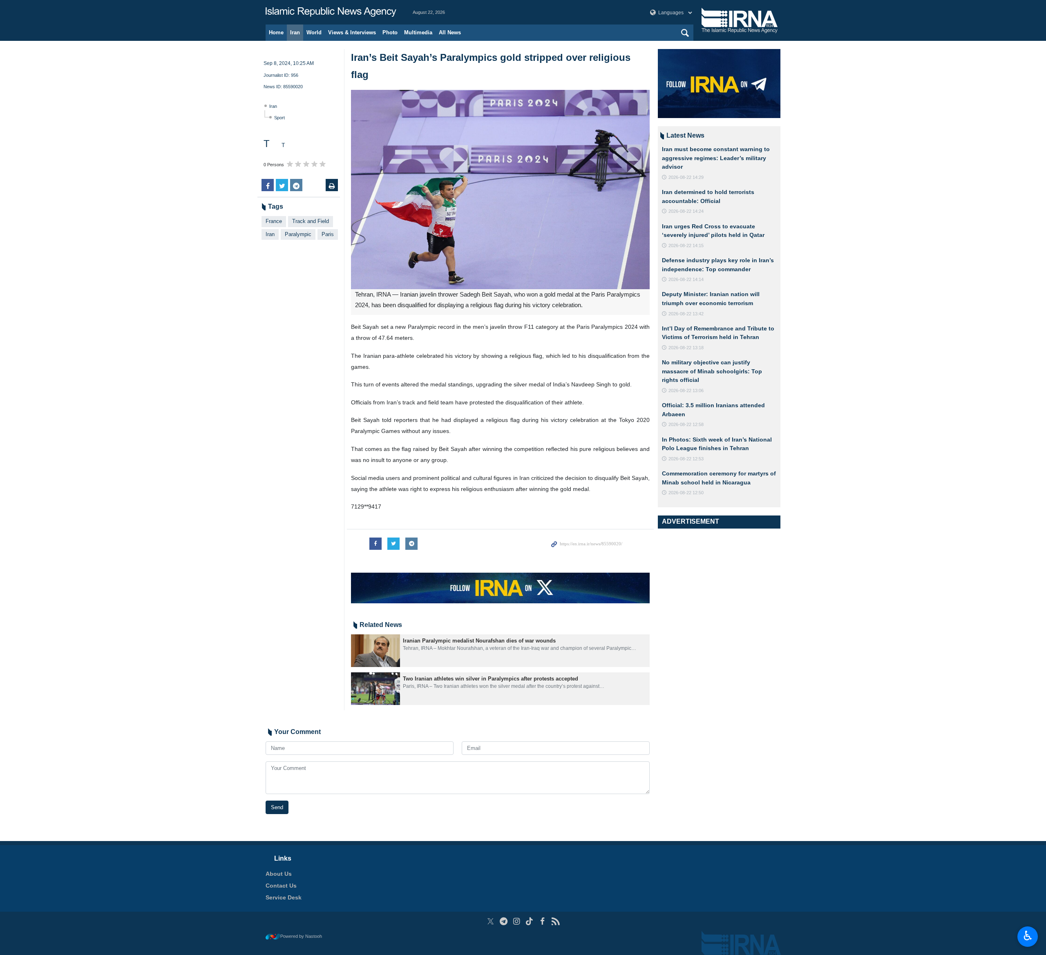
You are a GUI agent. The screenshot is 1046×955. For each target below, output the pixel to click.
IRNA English (331, 12)
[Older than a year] (375, 650)
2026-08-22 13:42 (686, 313)
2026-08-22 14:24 (686, 211)
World (314, 32)
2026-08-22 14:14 (686, 279)
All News (450, 32)
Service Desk (284, 897)
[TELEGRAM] (503, 921)
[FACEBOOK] (542, 921)
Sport (279, 117)
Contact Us (281, 885)
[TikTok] (529, 921)
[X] (490, 921)
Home (276, 32)
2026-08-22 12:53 (686, 458)
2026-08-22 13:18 (686, 347)
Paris (328, 234)
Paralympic (298, 234)
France (274, 221)
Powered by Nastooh (301, 936)
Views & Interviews (352, 32)
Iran (295, 32)
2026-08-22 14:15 (686, 245)
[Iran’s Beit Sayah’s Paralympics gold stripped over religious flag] (500, 189)
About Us (279, 873)
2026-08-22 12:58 (686, 424)
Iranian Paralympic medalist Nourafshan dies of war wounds (479, 641)
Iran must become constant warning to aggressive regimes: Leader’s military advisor (716, 158)
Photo (390, 32)
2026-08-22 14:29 (686, 177)
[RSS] (555, 921)
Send (277, 807)
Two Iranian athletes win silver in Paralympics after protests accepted (490, 679)
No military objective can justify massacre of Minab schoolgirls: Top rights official (712, 371)
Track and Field (310, 221)
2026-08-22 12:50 (686, 492)
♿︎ (1028, 935)
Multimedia (418, 32)
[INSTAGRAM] (516, 921)
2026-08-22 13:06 (686, 390)
